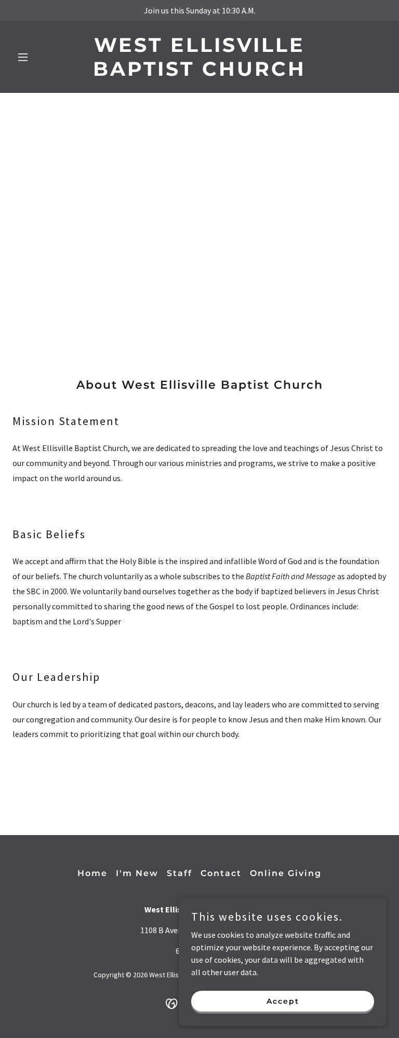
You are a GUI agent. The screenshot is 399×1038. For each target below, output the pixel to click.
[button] (40, 57)
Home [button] (92, 873)
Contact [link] (221, 873)
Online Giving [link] (286, 873)
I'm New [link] (137, 873)
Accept (283, 1000)
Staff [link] (179, 873)
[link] (199, 72)
